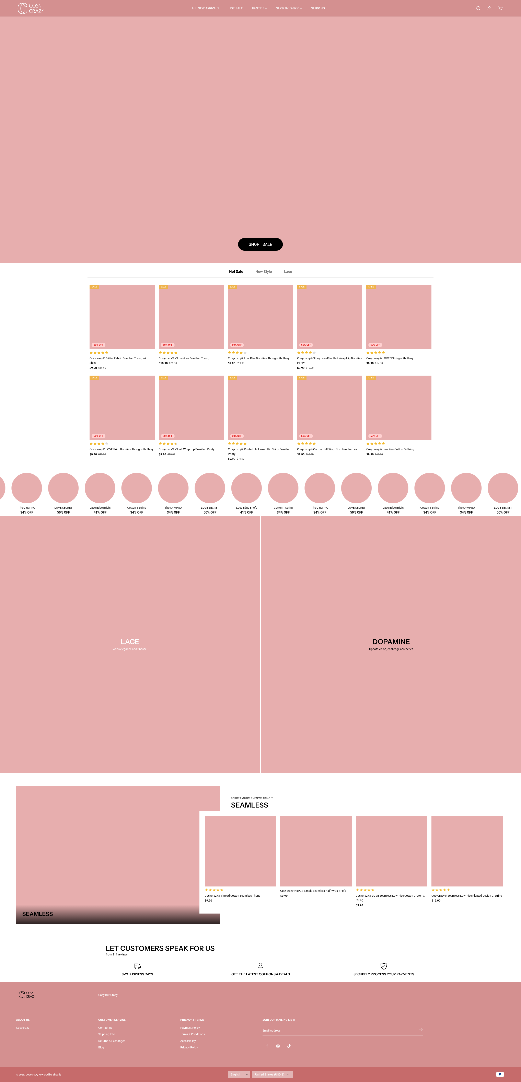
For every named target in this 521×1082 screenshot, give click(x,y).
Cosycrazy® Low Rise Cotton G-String (390, 449)
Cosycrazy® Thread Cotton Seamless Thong (232, 895)
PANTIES (258, 8)
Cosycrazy (22, 1027)
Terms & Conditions (192, 1034)
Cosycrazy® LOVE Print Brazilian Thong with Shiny (121, 449)
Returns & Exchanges (111, 1041)
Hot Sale (236, 271)
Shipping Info (106, 1034)
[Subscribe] (421, 1030)
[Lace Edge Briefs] (111, 488)
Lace (288, 271)
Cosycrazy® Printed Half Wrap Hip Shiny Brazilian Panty (259, 451)
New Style (263, 271)
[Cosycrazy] (30, 8)
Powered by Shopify (49, 1074)
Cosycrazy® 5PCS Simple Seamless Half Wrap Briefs (313, 890)
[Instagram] (278, 1046)
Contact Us (105, 1027)
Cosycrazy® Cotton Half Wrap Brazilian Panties (327, 449)
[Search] (478, 8)
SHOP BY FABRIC (288, 8)
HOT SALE (236, 8)
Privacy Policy (189, 1047)
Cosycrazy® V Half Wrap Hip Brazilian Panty (187, 449)
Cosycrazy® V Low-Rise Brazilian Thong (184, 358)
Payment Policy (190, 1027)
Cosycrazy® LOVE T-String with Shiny (389, 358)
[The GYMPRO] (38, 488)
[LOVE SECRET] (75, 488)
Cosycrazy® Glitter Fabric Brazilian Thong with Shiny (119, 360)
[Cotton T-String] (148, 488)
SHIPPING (318, 8)
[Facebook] (267, 1046)
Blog (101, 1047)
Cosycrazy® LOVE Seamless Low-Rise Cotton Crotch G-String (391, 898)
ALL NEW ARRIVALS (205, 8)
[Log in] (489, 8)
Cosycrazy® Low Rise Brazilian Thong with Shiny (258, 358)
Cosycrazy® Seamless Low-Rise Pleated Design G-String (466, 895)
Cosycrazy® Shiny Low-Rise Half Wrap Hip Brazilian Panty (329, 360)
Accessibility (188, 1041)
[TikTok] (289, 1046)
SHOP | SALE (260, 244)
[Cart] (500, 8)
